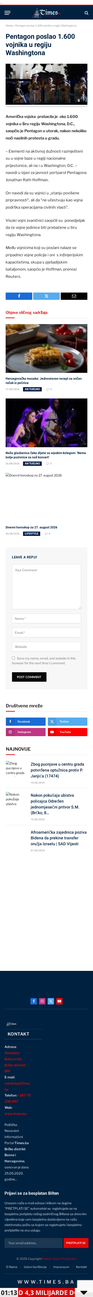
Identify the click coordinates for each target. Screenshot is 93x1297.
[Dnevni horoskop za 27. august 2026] (46, 497)
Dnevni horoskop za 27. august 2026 (31, 527)
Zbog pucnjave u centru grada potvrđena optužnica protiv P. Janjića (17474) (57, 770)
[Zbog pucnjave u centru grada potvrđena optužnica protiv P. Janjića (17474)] (16, 769)
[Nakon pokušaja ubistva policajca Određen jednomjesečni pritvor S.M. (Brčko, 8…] (16, 800)
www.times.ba (15, 1114)
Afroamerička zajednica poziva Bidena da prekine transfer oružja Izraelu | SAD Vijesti (59, 838)
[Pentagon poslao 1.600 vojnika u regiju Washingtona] (46, 103)
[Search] (86, 13)
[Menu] (7, 13)
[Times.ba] (46, 12)
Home (9, 25)
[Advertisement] (46, 909)
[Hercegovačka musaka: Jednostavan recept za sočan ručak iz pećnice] (46, 348)
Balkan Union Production (59, 1258)
